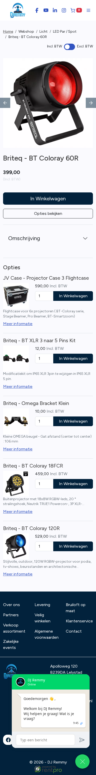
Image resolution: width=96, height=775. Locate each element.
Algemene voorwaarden (47, 634)
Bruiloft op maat (76, 607)
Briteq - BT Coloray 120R (31, 528)
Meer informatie (18, 323)
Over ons (11, 604)
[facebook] (8, 740)
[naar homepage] (17, 10)
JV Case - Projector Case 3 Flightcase (46, 278)
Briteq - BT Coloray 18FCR (33, 466)
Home (8, 31)
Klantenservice (79, 621)
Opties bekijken (48, 213)
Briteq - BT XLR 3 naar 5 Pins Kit (39, 340)
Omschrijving (24, 238)
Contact (74, 631)
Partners (11, 614)
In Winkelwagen (48, 198)
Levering (42, 604)
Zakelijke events (11, 644)
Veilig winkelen (42, 617)
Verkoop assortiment (14, 628)
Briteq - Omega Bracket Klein (36, 403)
